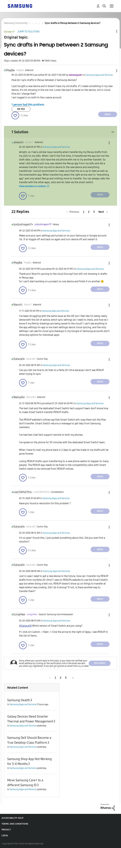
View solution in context (32, 186)
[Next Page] (71, 677)
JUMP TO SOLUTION (28, 31)
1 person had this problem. (28, 104)
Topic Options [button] (111, 31)
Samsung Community (16, 23)
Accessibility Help (12, 818)
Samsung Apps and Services (99, 75)
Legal (5, 835)
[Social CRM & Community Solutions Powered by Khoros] (108, 807)
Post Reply (100, 663)
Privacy (6, 829)
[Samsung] (20, 5)
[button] (111, 70)
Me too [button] (21, 109)
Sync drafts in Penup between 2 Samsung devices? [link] (72, 23)
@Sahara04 (25, 625)
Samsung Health (18, 700)
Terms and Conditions (15, 824)
